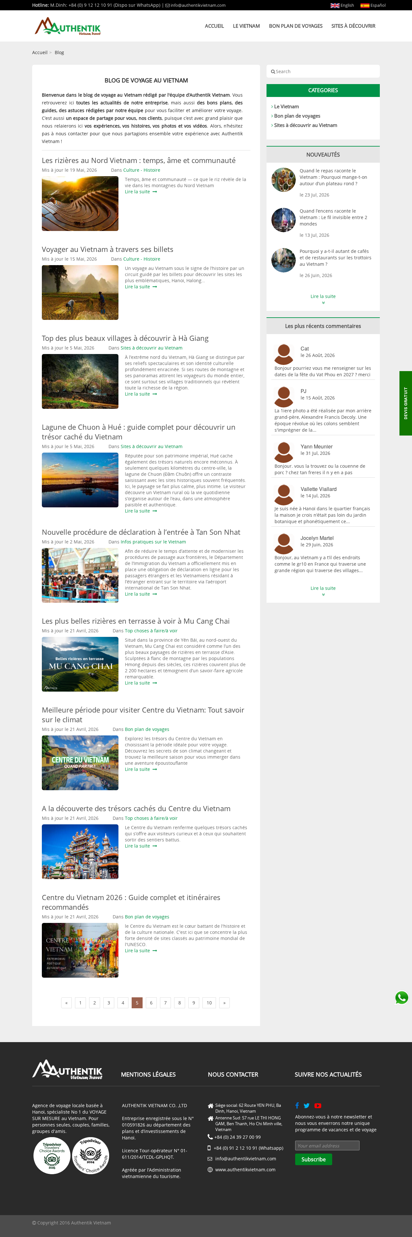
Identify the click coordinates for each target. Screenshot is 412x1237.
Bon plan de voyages (296, 26)
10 (209, 1003)
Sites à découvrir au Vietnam (305, 125)
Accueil (214, 26)
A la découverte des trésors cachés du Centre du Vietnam (136, 808)
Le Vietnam (246, 26)
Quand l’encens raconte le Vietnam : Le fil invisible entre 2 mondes (333, 217)
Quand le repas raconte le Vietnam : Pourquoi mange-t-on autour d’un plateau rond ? (333, 177)
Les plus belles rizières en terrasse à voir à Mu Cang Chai (136, 621)
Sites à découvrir (353, 26)
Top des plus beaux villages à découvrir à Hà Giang (125, 338)
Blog (59, 52)
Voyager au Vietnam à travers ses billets (107, 249)
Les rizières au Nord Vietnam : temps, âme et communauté (139, 160)
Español (378, 5)
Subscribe (314, 1159)
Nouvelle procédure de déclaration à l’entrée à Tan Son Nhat (141, 532)
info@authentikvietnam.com (198, 5)
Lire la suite (139, 191)
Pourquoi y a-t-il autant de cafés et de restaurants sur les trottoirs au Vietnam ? (335, 257)
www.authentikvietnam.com (245, 1169)
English (347, 5)
